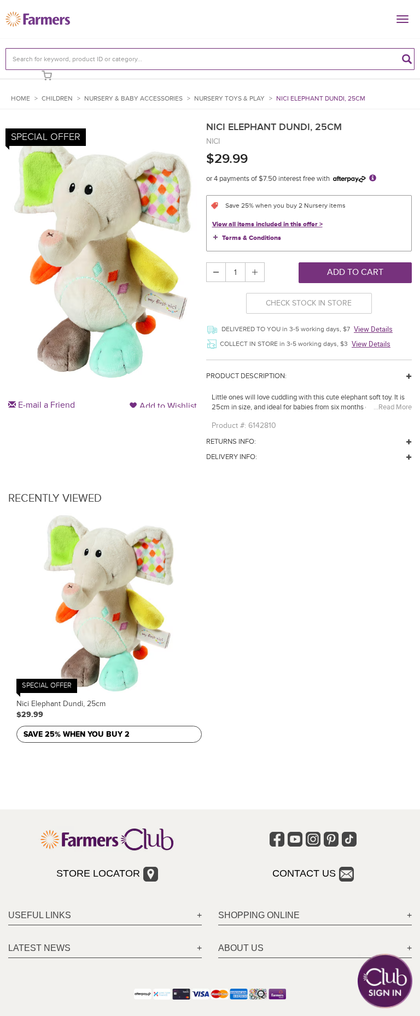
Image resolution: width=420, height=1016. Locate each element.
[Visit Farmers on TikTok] (349, 839)
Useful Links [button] (39, 915)
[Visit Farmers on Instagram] (313, 839)
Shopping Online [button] (259, 915)
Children (57, 99)
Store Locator (98, 873)
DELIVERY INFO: (231, 457)
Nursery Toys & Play (229, 99)
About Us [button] (241, 948)
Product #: (229, 425)
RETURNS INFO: (231, 441)
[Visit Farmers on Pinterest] (331, 839)
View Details (373, 329)
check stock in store (309, 303)
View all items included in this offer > (267, 224)
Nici (213, 141)
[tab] (105, 915)
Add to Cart (355, 272)
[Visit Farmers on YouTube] (295, 839)
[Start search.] (407, 59)
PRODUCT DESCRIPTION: (246, 376)
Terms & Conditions (251, 238)
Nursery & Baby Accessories (133, 99)
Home (20, 99)
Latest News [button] (39, 948)
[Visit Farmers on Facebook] (277, 839)
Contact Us (304, 873)
